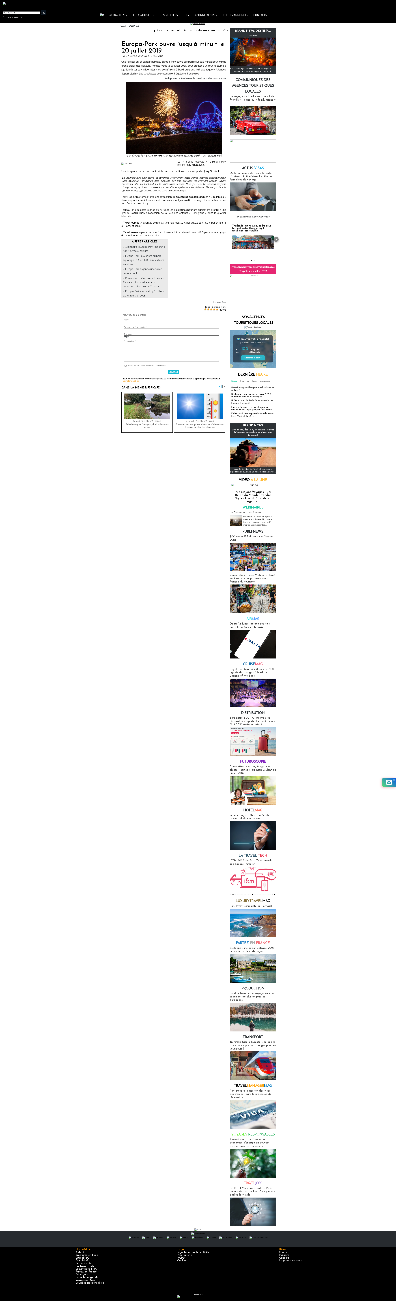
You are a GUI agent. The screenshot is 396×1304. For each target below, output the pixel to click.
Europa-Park (219, 307)
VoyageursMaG (85, 1280)
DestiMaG (81, 1260)
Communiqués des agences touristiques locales (253, 85)
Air (253, 619)
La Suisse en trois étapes (245, 512)
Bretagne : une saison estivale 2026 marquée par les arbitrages (251, 395)
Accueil (123, 26)
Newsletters (170, 15)
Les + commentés (261, 381)
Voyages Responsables (89, 1283)
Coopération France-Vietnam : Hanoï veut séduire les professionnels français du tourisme (252, 578)
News (234, 381)
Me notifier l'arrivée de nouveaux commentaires (146, 366)
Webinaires (253, 507)
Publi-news (253, 531)
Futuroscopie (253, 762)
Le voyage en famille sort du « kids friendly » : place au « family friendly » (252, 100)
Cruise (253, 664)
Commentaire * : (130, 341)
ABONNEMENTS (206, 15)
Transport (253, 1037)
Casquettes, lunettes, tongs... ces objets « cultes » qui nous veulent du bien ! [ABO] (253, 770)
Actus (253, 168)
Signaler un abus (131, 381)
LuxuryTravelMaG (86, 1269)
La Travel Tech (84, 1266)
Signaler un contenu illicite (193, 1252)
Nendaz (253, 35)
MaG (253, 901)
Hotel (253, 810)
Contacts (260, 15)
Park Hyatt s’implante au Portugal (251, 906)
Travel (253, 1086)
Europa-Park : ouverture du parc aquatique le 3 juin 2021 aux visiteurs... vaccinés (144, 260)
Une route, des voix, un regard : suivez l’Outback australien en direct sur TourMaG (253, 433)
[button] (229, 239)
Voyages (253, 1134)
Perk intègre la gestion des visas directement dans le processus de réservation (250, 1094)
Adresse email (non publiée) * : (136, 327)
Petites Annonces (235, 15)
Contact (284, 1252)
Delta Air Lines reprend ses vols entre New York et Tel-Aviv (252, 415)
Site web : (128, 334)
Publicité (284, 1255)
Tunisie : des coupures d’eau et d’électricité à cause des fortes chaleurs (200, 425)
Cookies (182, 1260)
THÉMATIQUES (143, 15)
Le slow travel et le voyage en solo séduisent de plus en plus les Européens (252, 996)
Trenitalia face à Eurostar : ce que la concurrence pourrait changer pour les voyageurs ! (253, 1045)
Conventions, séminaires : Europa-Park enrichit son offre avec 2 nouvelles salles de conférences (143, 282)
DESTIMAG (134, 26)
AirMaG (80, 1252)
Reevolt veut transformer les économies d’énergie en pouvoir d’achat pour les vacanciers (249, 1143)
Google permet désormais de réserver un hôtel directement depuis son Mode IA (199, 30)
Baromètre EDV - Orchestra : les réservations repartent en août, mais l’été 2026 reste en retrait (252, 721)
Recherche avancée (12, 17)
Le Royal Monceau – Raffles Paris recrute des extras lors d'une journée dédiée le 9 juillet (252, 1191)
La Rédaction (184, 79)
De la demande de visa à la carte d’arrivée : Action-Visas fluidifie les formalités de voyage (251, 176)
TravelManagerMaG (88, 1277)
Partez (253, 943)
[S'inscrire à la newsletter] (389, 782)
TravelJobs (82, 1274)
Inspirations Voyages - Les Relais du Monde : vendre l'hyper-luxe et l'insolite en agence (253, 497)
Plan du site (184, 1255)
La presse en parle (290, 1260)
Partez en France (86, 1271)
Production (253, 988)
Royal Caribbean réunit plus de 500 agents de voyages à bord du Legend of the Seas (252, 672)
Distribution (253, 713)
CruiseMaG (82, 1258)
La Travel (253, 856)
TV (187, 15)
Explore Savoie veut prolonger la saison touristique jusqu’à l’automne (251, 408)
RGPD (181, 1258)
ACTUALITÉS (118, 15)
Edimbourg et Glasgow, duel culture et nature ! (147, 425)
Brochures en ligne (86, 1255)
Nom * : (127, 320)
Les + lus (244, 381)
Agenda (284, 1258)
